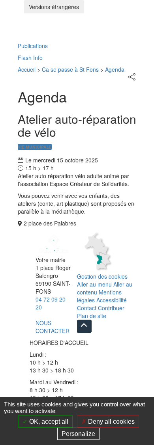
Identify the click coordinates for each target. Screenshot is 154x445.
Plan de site (91, 316)
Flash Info (30, 57)
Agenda (114, 69)
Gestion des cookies (102, 276)
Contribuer (111, 308)
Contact (86, 308)
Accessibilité (111, 300)
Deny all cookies (110, 421)
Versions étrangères (54, 7)
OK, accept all (48, 421)
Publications (33, 46)
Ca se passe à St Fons (70, 69)
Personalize (78, 433)
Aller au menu (94, 284)
